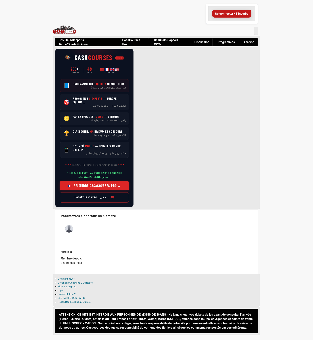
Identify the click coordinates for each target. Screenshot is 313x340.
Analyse (248, 42)
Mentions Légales (67, 286)
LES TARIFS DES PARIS (71, 297)
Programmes (226, 42)
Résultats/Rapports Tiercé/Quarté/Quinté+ (73, 42)
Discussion (201, 42)
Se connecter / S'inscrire (232, 13)
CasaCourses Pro (131, 42)
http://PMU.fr (137, 319)
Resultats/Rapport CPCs (166, 42)
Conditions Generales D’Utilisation (75, 282)
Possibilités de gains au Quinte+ (74, 301)
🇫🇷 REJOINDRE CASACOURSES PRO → (94, 185)
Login (60, 290)
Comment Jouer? (67, 278)
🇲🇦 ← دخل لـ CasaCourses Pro (94, 197)
